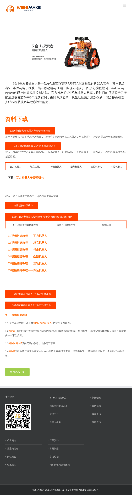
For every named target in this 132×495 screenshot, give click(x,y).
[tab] (16, 166)
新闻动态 (96, 397)
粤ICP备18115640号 (88, 490)
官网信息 (96, 405)
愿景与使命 (12, 448)
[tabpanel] (66, 177)
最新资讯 (96, 414)
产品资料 (54, 440)
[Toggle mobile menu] (125, 5)
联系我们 (11, 464)
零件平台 (54, 414)
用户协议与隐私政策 (60, 464)
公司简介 (11, 440)
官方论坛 (54, 456)
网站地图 (11, 456)
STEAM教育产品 (58, 397)
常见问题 (54, 448)
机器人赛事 (55, 422)
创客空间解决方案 (59, 405)
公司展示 (96, 422)
